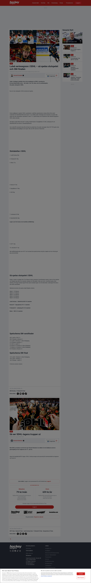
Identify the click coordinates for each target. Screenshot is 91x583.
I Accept (81, 573)
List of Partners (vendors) (46, 576)
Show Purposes (81, 577)
